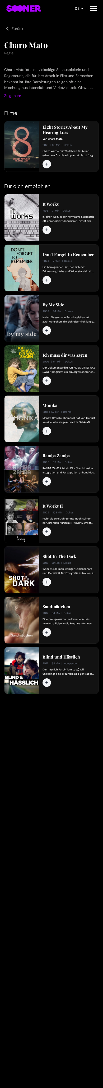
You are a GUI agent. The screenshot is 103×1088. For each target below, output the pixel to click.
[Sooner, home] (23, 8)
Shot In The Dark (59, 556)
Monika (50, 405)
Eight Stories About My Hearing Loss (65, 129)
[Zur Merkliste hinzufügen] (47, 164)
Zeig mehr (12, 95)
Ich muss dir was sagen (65, 355)
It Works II (53, 506)
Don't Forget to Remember (68, 254)
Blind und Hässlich (61, 657)
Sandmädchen (56, 606)
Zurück (17, 28)
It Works (51, 204)
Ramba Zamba (56, 455)
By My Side (53, 304)
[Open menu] (93, 8)
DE (77, 8)
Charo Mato (55, 139)
